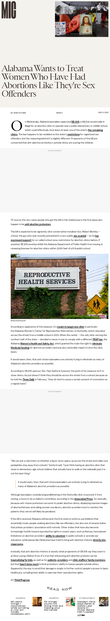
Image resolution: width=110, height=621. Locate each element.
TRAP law (97, 339)
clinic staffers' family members (89, 560)
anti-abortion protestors (37, 224)
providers (62, 560)
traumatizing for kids (22, 560)
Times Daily (28, 379)
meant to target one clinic (70, 327)
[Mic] (9, 10)
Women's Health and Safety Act (37, 343)
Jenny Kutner (19, 113)
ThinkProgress (22, 580)
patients (52, 560)
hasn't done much (29, 564)
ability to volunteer (55, 536)
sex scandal (79, 236)
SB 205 (75, 122)
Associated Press (83, 499)
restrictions (73, 134)
